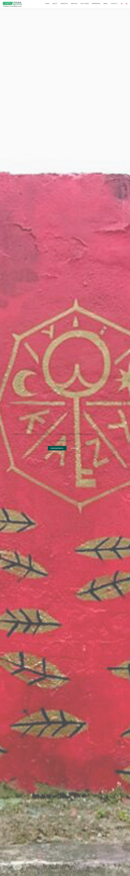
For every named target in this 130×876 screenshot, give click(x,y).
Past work (85, 3)
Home (47, 3)
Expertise (64, 3)
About (54, 3)
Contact (114, 3)
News (106, 3)
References (96, 3)
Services (74, 3)
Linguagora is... (57, 448)
